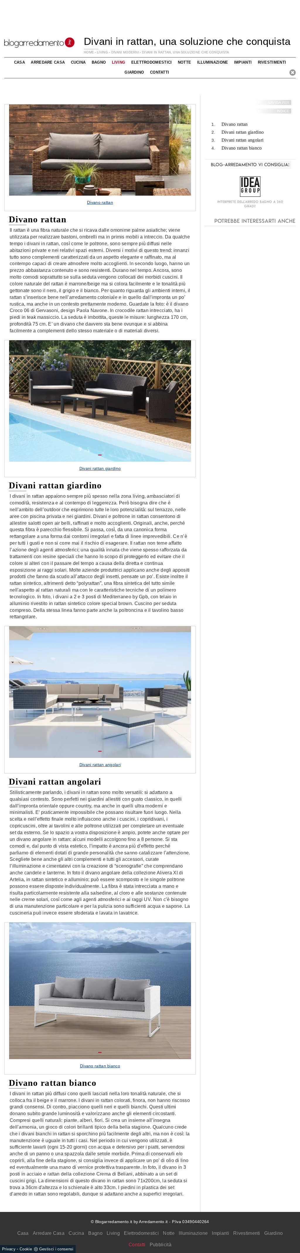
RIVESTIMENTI (272, 62)
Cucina (76, 1233)
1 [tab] (100, 189)
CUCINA (78, 62)
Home (89, 52)
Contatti (159, 72)
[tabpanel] (100, 157)
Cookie (26, 1249)
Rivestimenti (246, 1233)
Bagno (95, 1233)
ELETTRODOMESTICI (151, 62)
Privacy (9, 1249)
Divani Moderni (125, 52)
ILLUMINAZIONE (212, 62)
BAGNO (99, 62)
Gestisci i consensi (56, 1249)
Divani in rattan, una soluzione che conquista (185, 52)
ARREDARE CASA (48, 62)
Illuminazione (193, 1233)
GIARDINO (134, 72)
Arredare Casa (48, 1233)
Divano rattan (234, 124)
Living (113, 1233)
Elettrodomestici (141, 1233)
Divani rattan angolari (242, 140)
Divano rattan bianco (241, 147)
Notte (169, 1233)
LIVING (102, 52)
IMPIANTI (243, 62)
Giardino (273, 1233)
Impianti (220, 1233)
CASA (19, 62)
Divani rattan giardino (242, 132)
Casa (23, 1233)
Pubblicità (160, 1244)
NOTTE (184, 62)
